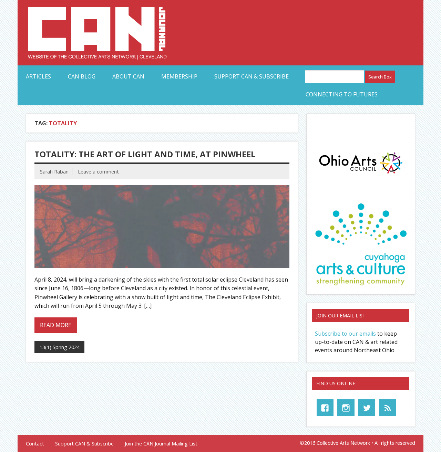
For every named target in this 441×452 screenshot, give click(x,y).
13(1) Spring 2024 (60, 347)
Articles (38, 76)
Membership (179, 76)
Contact (35, 443)
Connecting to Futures (342, 94)
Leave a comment (98, 171)
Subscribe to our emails (345, 333)
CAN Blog (81, 76)
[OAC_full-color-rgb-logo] (361, 175)
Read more (55, 325)
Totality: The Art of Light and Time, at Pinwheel (144, 154)
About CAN (128, 76)
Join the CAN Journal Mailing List (161, 443)
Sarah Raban (54, 171)
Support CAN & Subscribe (251, 76)
